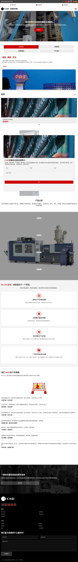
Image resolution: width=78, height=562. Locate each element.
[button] (1, 97)
